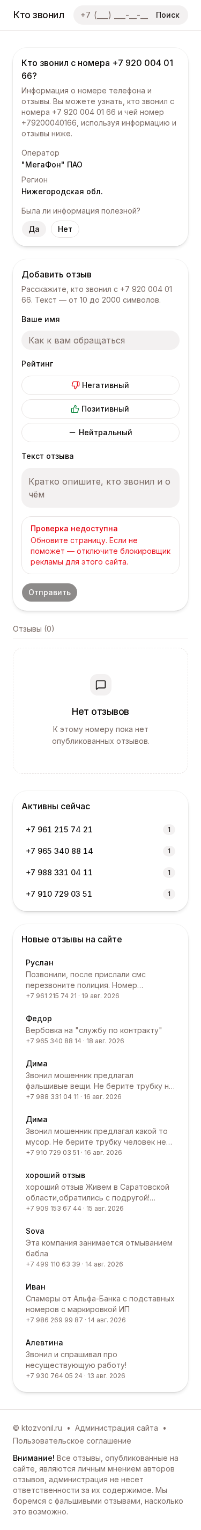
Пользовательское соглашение (72, 1440)
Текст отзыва (47, 455)
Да (34, 228)
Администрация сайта (116, 1427)
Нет (65, 228)
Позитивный (105, 408)
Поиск (168, 14)
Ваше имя (40, 319)
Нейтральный (105, 432)
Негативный (105, 385)
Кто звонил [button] (38, 14)
